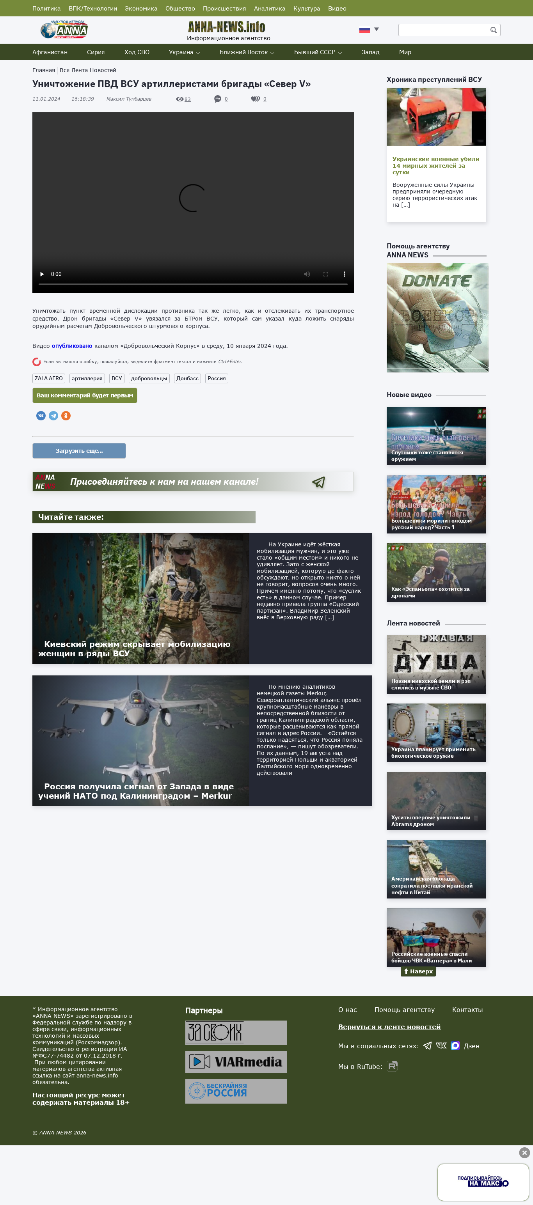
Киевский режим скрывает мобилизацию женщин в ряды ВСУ (134, 648)
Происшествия (224, 8)
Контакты (467, 1009)
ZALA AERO (49, 378)
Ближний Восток (244, 52)
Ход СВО (136, 52)
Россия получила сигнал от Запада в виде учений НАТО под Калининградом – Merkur (136, 790)
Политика (46, 8)
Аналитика (270, 8)
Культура (306, 8)
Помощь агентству (405, 1009)
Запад (371, 52)
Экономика (141, 8)
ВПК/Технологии (93, 8)
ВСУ (117, 378)
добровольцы (149, 378)
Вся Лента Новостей (88, 70)
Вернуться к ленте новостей (389, 1026)
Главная (43, 70)
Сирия (96, 52)
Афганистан (50, 52)
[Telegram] (53, 415)
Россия (217, 378)
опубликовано (72, 345)
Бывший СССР (315, 52)
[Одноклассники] (66, 415)
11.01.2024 (63, 99)
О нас (347, 1009)
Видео (337, 8)
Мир (405, 52)
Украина (181, 52)
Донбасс (187, 378)
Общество (180, 8)
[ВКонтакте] (41, 415)
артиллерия (87, 378)
